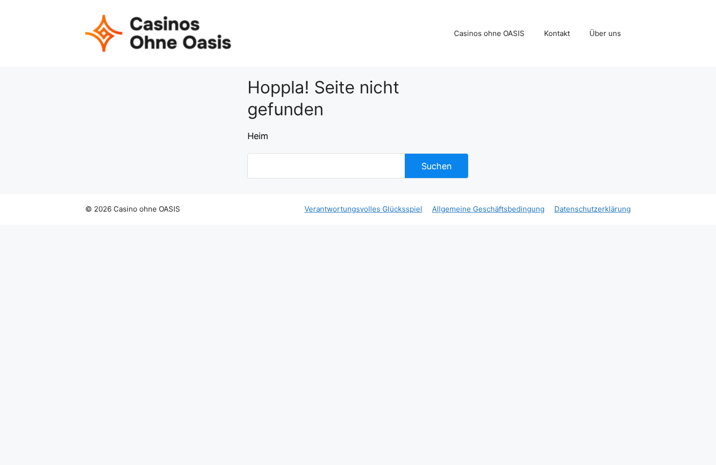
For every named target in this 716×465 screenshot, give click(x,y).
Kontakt (557, 33)
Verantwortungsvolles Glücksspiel (363, 209)
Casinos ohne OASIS (489, 33)
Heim (257, 136)
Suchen (436, 166)
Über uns (605, 33)
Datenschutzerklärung (592, 209)
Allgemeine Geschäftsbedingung (488, 209)
